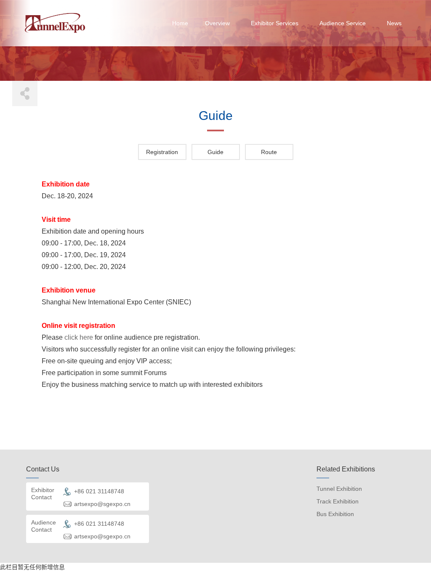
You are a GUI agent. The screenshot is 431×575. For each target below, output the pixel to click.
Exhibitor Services (274, 23)
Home (180, 23)
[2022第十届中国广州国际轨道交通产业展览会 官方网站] (55, 22)
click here (78, 337)
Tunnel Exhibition (339, 488)
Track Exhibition (338, 501)
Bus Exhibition (335, 514)
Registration (162, 152)
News (394, 23)
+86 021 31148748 (99, 491)
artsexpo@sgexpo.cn (102, 503)
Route (269, 152)
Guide (215, 152)
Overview (217, 23)
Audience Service (342, 23)
